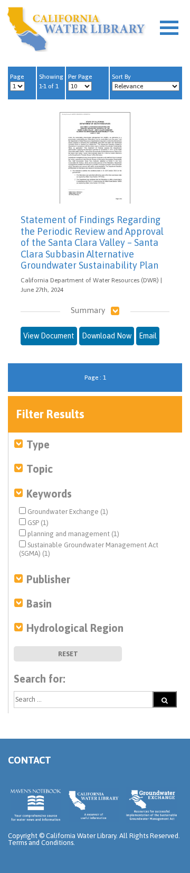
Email (148, 336)
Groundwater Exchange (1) (67, 512)
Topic (39, 469)
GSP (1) (37, 523)
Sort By (121, 76)
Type (38, 444)
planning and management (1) (72, 534)
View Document (48, 336)
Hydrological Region (75, 628)
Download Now (106, 336)
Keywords (49, 494)
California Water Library (76, 29)
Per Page (80, 76)
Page (17, 76)
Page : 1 (95, 377)
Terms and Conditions (40, 843)
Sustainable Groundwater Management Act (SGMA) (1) (88, 549)
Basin (39, 604)
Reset (68, 654)
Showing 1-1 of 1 (51, 81)
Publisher (48, 579)
